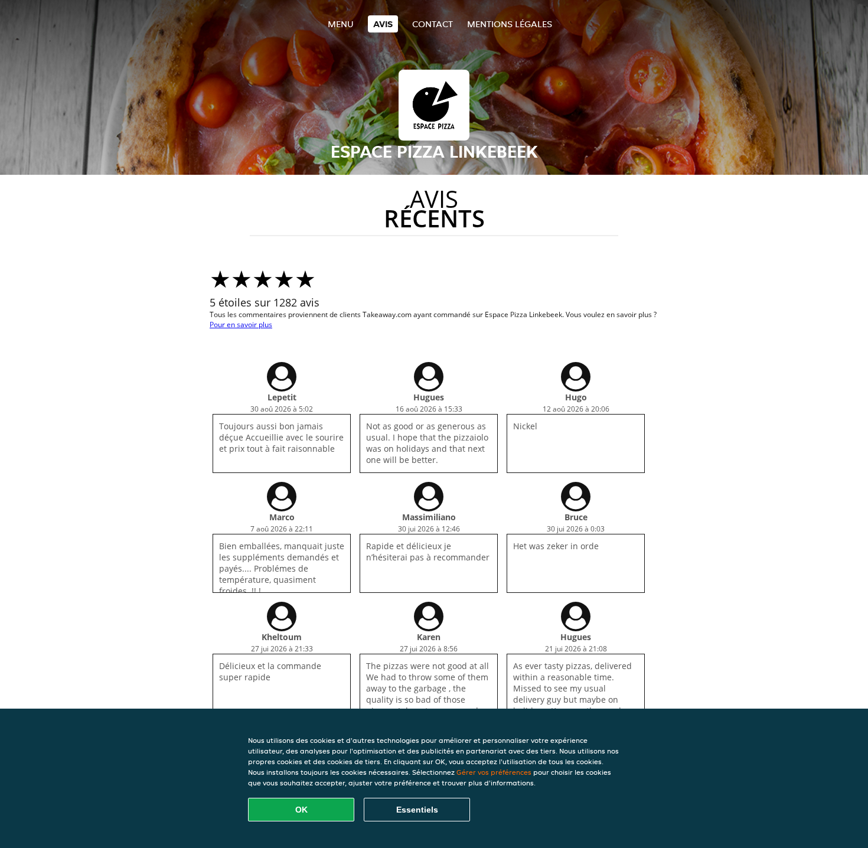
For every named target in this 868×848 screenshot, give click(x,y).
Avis (383, 24)
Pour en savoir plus (241, 324)
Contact (432, 24)
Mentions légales (509, 24)
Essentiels (417, 809)
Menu (341, 24)
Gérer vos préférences (493, 772)
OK (301, 809)
